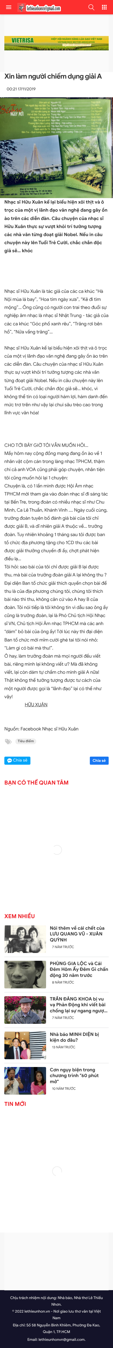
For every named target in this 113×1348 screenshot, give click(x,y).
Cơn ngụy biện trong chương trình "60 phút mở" (74, 1076)
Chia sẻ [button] (20, 760)
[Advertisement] (56, 1261)
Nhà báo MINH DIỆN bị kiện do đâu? (74, 1037)
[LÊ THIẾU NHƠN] (37, 7)
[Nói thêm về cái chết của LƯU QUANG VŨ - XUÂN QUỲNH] (25, 939)
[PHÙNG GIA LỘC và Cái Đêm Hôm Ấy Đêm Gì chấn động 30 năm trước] (25, 974)
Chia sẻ (99, 760)
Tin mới (15, 1104)
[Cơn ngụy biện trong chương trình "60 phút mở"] (25, 1081)
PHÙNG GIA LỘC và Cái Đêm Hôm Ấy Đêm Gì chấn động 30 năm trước (79, 970)
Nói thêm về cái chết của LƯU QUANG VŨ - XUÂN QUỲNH (77, 934)
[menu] (8, 7)
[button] (91, 7)
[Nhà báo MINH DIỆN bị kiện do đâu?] (25, 1045)
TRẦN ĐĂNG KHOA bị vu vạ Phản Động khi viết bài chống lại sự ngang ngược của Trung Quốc (78, 1005)
